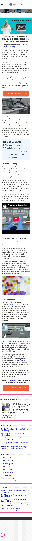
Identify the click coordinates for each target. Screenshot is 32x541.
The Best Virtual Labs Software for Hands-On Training (15, 430)
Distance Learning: (13, 145)
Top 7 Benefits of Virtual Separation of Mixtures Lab (13, 434)
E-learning (6, 464)
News (5, 466)
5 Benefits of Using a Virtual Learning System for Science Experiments (13, 447)
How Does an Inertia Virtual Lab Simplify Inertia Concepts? (14, 443)
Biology (5, 458)
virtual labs (7, 478)
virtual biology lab (14, 380)
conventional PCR (14, 304)
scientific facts (8, 472)
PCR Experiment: (12, 157)
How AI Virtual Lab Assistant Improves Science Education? (14, 438)
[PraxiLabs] (16, 4)
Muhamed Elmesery (8, 47)
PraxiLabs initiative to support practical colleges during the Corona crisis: (16, 151)
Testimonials (7, 475)
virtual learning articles (10, 481)
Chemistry (6, 461)
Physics (6, 469)
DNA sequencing (20, 361)
